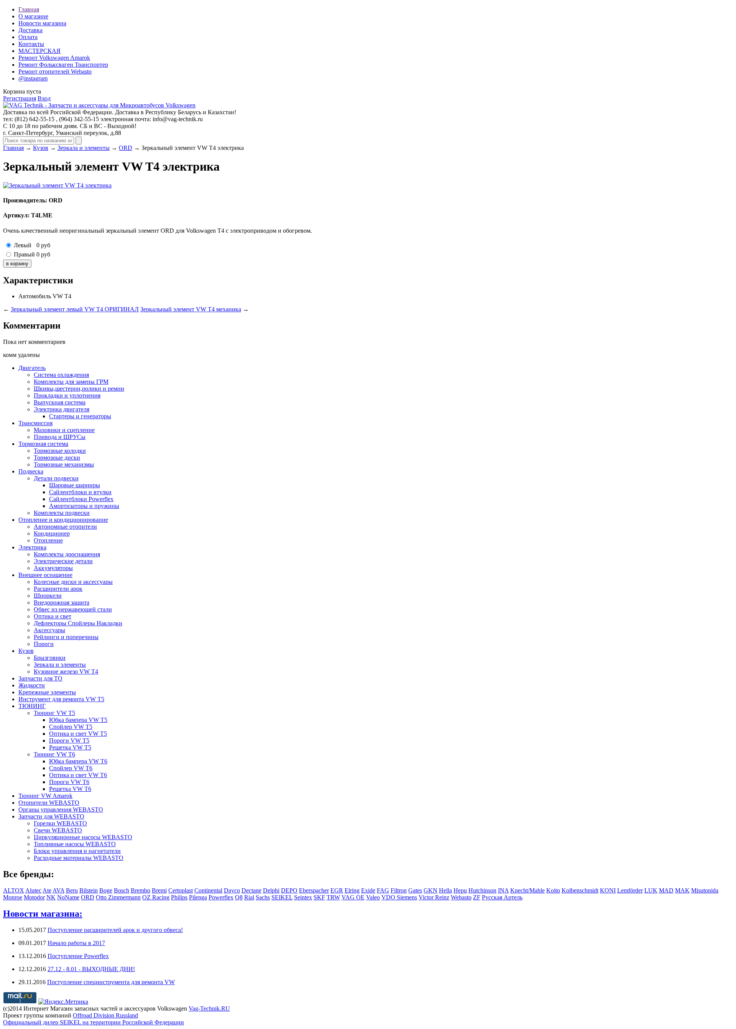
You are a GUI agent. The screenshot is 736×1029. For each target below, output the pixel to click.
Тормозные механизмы (64, 464)
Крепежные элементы (47, 692)
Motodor (34, 897)
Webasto (461, 897)
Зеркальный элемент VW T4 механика (190, 309)
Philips (179, 897)
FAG (383, 890)
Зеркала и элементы (84, 148)
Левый (22, 245)
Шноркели (48, 595)
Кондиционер (52, 533)
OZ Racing (155, 897)
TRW (333, 897)
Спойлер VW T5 (70, 726)
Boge (105, 890)
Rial (249, 897)
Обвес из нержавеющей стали (73, 609)
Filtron (399, 890)
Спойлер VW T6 (70, 768)
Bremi (159, 890)
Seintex (303, 897)
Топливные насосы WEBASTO (75, 844)
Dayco (232, 890)
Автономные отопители (65, 526)
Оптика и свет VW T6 (78, 775)
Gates (415, 890)
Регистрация (19, 98)
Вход (44, 98)
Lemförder (630, 890)
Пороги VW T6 (69, 782)
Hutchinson (482, 890)
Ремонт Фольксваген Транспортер (63, 64)
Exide (368, 890)
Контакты (31, 44)
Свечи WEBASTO (58, 830)
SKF (319, 897)
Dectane (251, 890)
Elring (352, 890)
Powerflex (221, 897)
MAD (666, 890)
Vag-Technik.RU (209, 1008)
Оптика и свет (52, 616)
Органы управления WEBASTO (60, 809)
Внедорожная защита (61, 602)
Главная (28, 9)
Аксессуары (49, 630)
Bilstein (88, 890)
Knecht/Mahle (527, 890)
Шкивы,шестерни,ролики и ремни (79, 388)
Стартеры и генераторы (80, 416)
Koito (553, 890)
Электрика (32, 547)
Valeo (373, 897)
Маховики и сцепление (64, 430)
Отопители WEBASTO (48, 802)
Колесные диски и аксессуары (73, 582)
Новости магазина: (42, 914)
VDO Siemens (399, 897)
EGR (336, 890)
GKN (430, 890)
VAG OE (353, 897)
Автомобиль (34, 296)
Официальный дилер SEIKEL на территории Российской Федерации (93, 1022)
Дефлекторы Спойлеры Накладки (78, 623)
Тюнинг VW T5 (54, 713)
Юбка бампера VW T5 (78, 720)
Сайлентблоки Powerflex (81, 499)
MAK (682, 890)
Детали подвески (56, 478)
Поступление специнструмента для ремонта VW (111, 982)
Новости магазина (42, 23)
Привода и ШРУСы (59, 437)
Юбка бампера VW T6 (78, 761)
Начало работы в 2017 (76, 943)
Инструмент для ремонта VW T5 (61, 699)
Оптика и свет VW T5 (78, 733)
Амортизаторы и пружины (84, 506)
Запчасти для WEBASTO (51, 816)
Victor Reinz (434, 897)
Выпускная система (59, 402)
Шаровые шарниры (74, 485)
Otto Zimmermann (118, 897)
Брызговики (50, 657)
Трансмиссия (35, 423)
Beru (72, 890)
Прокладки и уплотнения (67, 395)
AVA (58, 890)
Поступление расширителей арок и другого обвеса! (115, 930)
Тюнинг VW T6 (54, 754)
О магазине (33, 16)
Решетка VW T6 (70, 789)
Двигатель (32, 368)
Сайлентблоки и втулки (80, 492)
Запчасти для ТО (40, 678)
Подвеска (30, 471)
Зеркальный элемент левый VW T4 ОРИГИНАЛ (75, 309)
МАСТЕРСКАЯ (39, 51)
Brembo (140, 890)
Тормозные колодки (60, 450)
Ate (47, 890)
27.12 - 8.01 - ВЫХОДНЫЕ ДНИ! (91, 969)
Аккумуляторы (53, 568)
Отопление (48, 540)
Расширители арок (58, 588)
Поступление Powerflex (78, 956)
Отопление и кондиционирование (63, 519)
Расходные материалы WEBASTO (78, 858)
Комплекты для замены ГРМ (71, 381)
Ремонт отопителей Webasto (55, 71)
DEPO (289, 890)
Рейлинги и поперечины (66, 637)
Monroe (12, 897)
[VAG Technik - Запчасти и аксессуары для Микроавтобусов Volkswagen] (99, 105)
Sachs (263, 897)
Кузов (40, 148)
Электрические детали (63, 561)
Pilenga (198, 897)
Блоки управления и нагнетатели (77, 851)
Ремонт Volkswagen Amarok (54, 57)
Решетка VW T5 (70, 747)
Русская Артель (502, 897)
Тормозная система (43, 444)
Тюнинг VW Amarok (45, 795)
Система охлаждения (61, 374)
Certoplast (180, 890)
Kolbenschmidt (580, 890)
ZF (476, 897)
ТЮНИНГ (32, 706)
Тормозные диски (57, 457)
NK (51, 897)
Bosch (121, 890)
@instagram (33, 78)
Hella (445, 890)
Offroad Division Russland (105, 1015)
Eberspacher (314, 890)
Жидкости (31, 685)
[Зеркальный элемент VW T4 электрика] (57, 185)
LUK (650, 890)
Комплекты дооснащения (67, 554)
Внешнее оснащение (45, 575)
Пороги (44, 644)
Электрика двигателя (61, 409)
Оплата (28, 37)
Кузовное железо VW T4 (66, 671)
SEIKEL (281, 897)
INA (503, 890)
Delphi (271, 890)
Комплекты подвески (62, 513)
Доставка (30, 30)
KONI (608, 890)
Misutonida (704, 890)
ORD (125, 148)
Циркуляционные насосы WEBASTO (83, 837)
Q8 (239, 897)
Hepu (460, 890)
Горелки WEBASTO (60, 823)
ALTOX (13, 890)
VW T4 (62, 296)
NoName (68, 897)
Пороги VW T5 (69, 740)
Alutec (33, 890)
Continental (208, 890)
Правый (24, 254)
